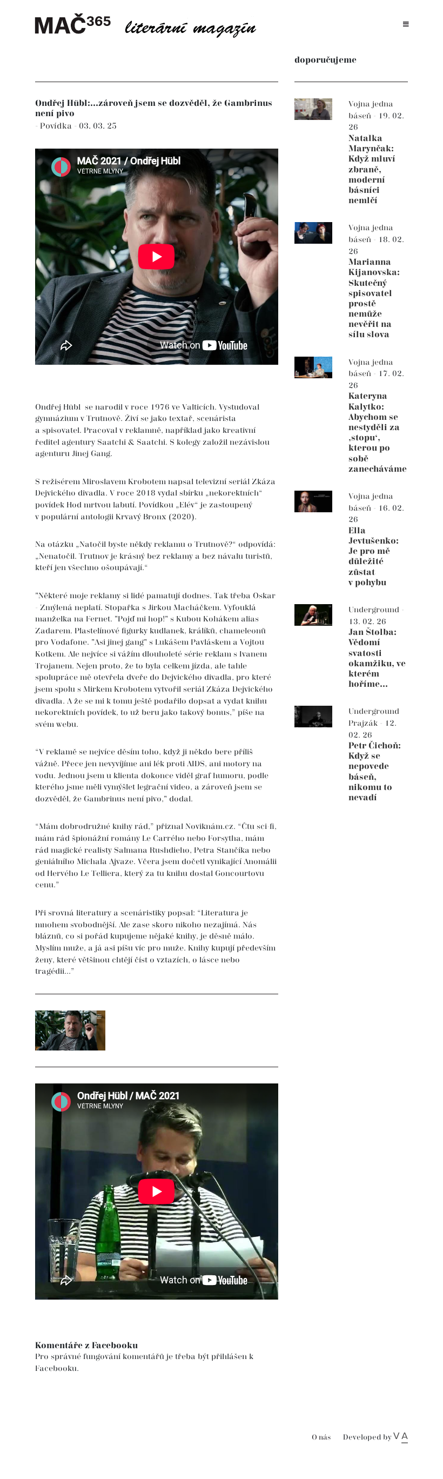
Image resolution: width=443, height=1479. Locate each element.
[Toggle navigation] (406, 24)
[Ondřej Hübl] (70, 1030)
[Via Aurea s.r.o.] (400, 1437)
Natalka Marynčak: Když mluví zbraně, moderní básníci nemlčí (371, 169)
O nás (321, 1437)
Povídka (57, 126)
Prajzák (364, 723)
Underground (374, 610)
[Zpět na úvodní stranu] (151, 24)
